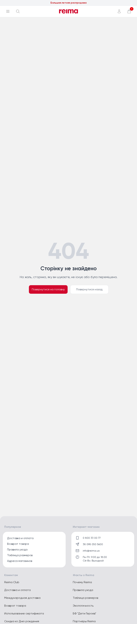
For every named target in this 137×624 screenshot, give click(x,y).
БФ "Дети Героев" (84, 613)
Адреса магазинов (19, 561)
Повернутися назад (89, 289)
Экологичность (83, 605)
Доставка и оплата (20, 538)
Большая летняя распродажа (68, 2)
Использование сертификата (24, 613)
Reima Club (11, 582)
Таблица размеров (19, 555)
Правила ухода (17, 549)
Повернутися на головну (48, 289)
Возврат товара (18, 544)
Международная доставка (22, 597)
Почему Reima (82, 582)
